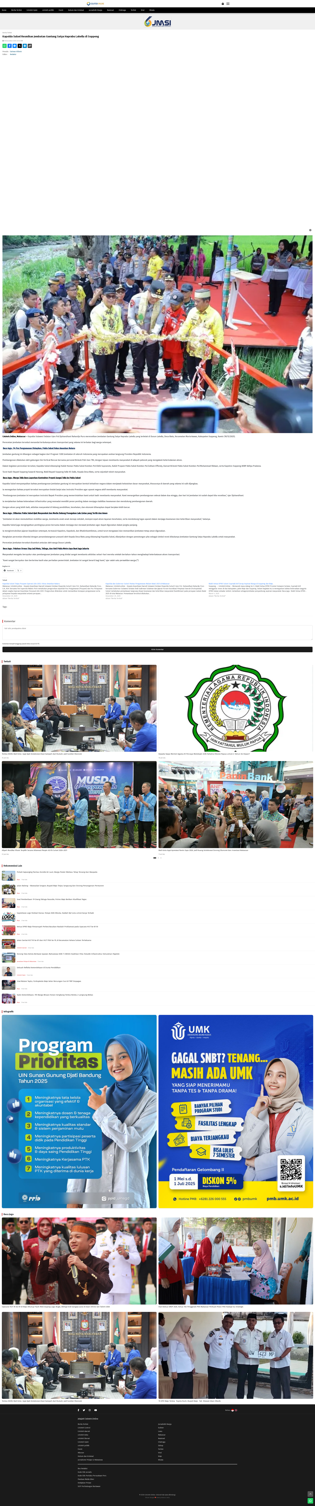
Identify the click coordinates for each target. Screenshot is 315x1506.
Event (61, 10)
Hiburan (81, 1453)
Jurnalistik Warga (95, 10)
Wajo (160, 1456)
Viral (142, 10)
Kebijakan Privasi (84, 1483)
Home (4, 10)
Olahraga (122, 10)
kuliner (161, 1428)
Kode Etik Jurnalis (85, 1472)
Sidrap (160, 1446)
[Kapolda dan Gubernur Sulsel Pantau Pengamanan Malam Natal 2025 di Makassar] (157, 591)
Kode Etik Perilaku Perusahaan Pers (92, 1476)
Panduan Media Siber (86, 1479)
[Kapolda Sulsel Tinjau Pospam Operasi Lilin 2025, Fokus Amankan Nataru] (54, 591)
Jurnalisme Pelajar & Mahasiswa (90, 1460)
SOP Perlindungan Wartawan (89, 1486)
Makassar (161, 1435)
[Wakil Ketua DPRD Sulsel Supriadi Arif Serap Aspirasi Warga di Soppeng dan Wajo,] (260, 590)
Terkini (133, 10)
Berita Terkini (16, 10)
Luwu (160, 1431)
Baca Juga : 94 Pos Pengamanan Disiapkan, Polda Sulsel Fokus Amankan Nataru (39, 448)
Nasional (110, 10)
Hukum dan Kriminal (76, 10)
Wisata (151, 10)
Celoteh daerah (84, 1431)
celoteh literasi (84, 1438)
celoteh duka (83, 1435)
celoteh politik (48, 10)
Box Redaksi (82, 1469)
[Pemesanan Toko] (223, 3)
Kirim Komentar (157, 649)
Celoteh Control (84, 1428)
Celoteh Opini (32, 10)
